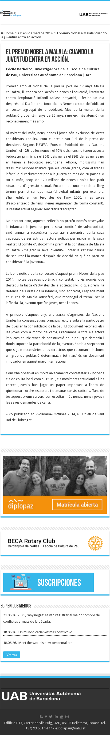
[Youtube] (62, 716)
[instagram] (67, 716)
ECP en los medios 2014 (35, 33)
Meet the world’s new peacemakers (45, 643)
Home (9, 33)
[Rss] (41, 716)
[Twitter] (51, 716)
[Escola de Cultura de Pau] (55, 12)
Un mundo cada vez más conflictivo (45, 632)
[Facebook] (46, 716)
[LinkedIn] (56, 716)
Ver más (11, 655)
